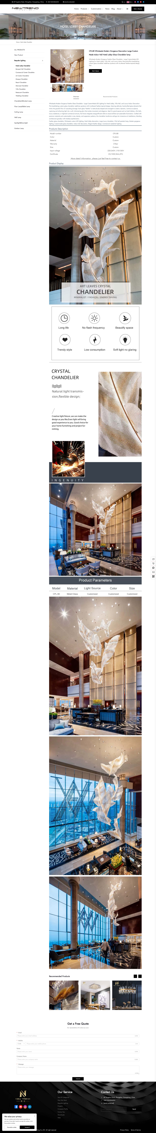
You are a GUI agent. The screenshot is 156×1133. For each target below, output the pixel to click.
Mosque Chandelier (22, 79)
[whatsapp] (153, 568)
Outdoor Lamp (19, 128)
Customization (96, 9)
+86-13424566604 (53, 2)
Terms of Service (136, 1130)
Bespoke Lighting (19, 60)
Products (84, 9)
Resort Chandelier (21, 82)
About (119, 9)
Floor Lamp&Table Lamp (22, 106)
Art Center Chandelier (22, 76)
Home (76, 9)
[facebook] (138, 2)
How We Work (62, 1100)
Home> (18, 42)
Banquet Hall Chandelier (23, 69)
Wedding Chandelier (22, 96)
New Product (18, 55)
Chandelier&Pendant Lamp (23, 101)
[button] (135, 976)
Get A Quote (95, 71)
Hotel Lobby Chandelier (26, 42)
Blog (113, 9)
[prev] (51, 88)
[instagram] (135, 2)
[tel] (153, 563)
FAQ (59, 1118)
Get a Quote (138, 9)
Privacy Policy (124, 1130)
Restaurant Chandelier (22, 92)
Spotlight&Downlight (21, 123)
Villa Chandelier (21, 89)
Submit (78, 1079)
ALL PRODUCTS (19, 50)
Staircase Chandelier (22, 86)
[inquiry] (153, 559)
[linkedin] (143, 2)
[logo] (25, 9)
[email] (153, 572)
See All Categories (63, 1097)
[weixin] (153, 576)
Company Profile (63, 1109)
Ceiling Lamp (18, 112)
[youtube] (140, 2)
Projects (60, 1106)
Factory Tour (61, 1112)
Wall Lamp (17, 117)
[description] (22, 1096)
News (107, 9)
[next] (83, 88)
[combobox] (21, 1043)
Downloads (61, 1115)
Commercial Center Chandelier (25, 72)
